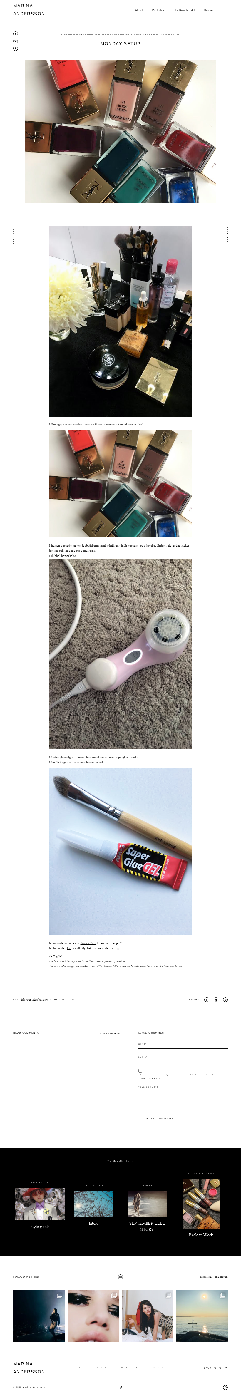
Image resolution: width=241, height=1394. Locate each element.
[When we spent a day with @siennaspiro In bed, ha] (147, 1316)
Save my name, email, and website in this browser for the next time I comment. (181, 1076)
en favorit (97, 762)
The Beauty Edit (184, 10)
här (69, 948)
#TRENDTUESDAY (72, 34)
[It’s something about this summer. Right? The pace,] (202, 1316)
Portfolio (158, 10)
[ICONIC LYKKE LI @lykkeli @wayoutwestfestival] (39, 1316)
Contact (209, 10)
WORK (169, 34)
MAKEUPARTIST (124, 34)
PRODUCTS (156, 34)
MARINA (141, 34)
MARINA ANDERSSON (24, 9)
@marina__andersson (214, 1277)
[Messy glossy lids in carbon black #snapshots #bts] (93, 1316)
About (139, 10)
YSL (177, 34)
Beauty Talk (88, 943)
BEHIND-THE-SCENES (98, 34)
